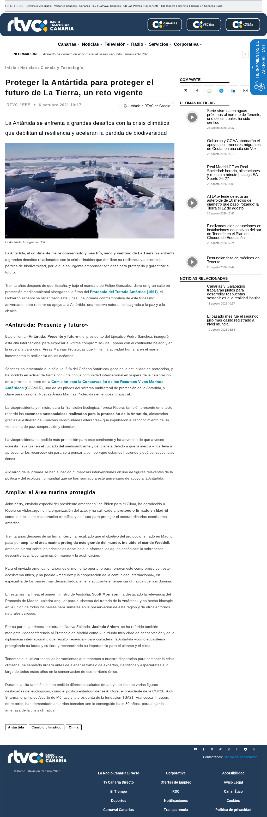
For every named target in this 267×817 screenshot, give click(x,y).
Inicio (11, 68)
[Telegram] (221, 90)
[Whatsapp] (254, 749)
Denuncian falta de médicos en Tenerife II (233, 260)
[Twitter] (212, 749)
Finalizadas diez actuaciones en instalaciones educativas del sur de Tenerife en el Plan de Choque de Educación (234, 232)
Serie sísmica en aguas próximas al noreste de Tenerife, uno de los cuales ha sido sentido (234, 116)
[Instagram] (229, 749)
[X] (185, 90)
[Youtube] (195, 749)
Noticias (28, 68)
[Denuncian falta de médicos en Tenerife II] (192, 262)
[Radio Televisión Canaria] (40, 24)
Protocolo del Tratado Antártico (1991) (124, 292)
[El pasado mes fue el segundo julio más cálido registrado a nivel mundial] (192, 322)
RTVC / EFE (19, 105)
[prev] (245, 54)
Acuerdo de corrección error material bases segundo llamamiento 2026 (96, 54)
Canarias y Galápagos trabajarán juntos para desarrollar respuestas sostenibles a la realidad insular (233, 292)
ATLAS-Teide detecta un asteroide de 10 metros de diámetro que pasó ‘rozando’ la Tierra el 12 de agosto (233, 202)
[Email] (245, 90)
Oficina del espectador (240, 757)
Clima (74, 727)
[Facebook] (197, 90)
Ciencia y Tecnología (62, 68)
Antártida (16, 727)
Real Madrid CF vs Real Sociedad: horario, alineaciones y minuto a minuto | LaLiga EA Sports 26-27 (233, 173)
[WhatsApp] (209, 90)
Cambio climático (47, 727)
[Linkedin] (233, 90)
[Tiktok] (220, 749)
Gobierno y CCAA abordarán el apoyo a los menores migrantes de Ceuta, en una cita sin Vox (234, 144)
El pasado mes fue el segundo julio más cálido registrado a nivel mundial (232, 320)
